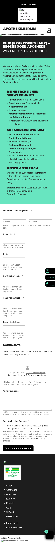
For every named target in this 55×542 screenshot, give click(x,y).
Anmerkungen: (11, 391)
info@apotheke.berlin (29, 4)
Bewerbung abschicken (18, 448)
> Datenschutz (11, 516)
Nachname (33, 221)
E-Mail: (9, 234)
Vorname (6, 221)
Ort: (5, 254)
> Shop (8, 485)
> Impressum (11, 523)
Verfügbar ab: (13, 276)
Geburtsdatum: (11, 322)
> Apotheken (10, 490)
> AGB (7, 507)
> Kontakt (9, 503)
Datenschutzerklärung (34, 438)
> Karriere (9, 498)
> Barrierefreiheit (13, 527)
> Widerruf (9, 512)
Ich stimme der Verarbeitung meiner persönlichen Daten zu (28, 427)
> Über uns (10, 494)
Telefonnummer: (13, 298)
